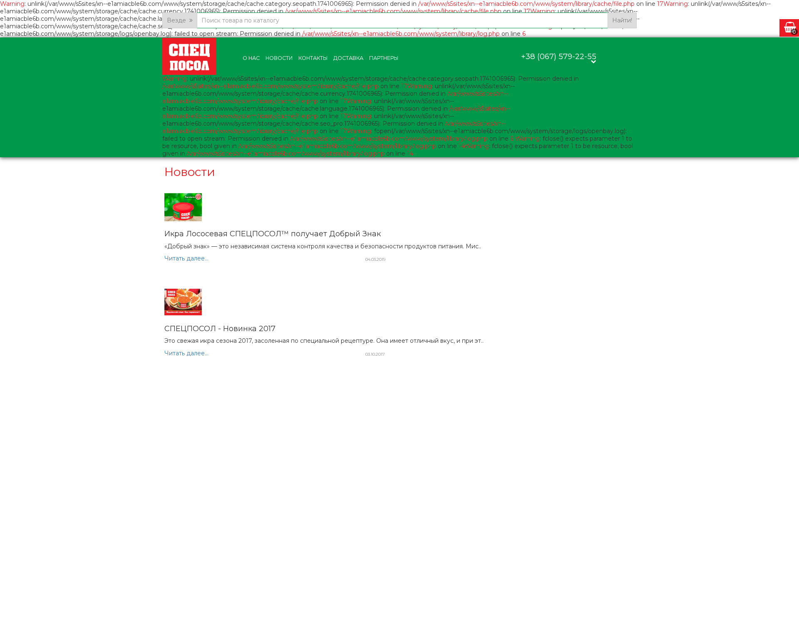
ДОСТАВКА (348, 58)
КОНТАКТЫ (313, 58)
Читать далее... (186, 258)
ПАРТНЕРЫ (383, 58)
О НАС (251, 58)
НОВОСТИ (279, 58)
